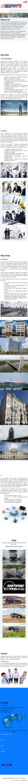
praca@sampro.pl (5, 661)
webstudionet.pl (24, 780)
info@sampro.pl (6, 712)
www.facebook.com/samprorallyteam (14, 546)
